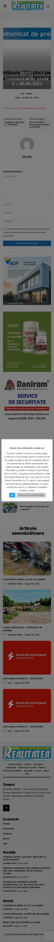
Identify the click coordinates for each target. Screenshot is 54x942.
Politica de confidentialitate (31, 495)
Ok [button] (12, 495)
